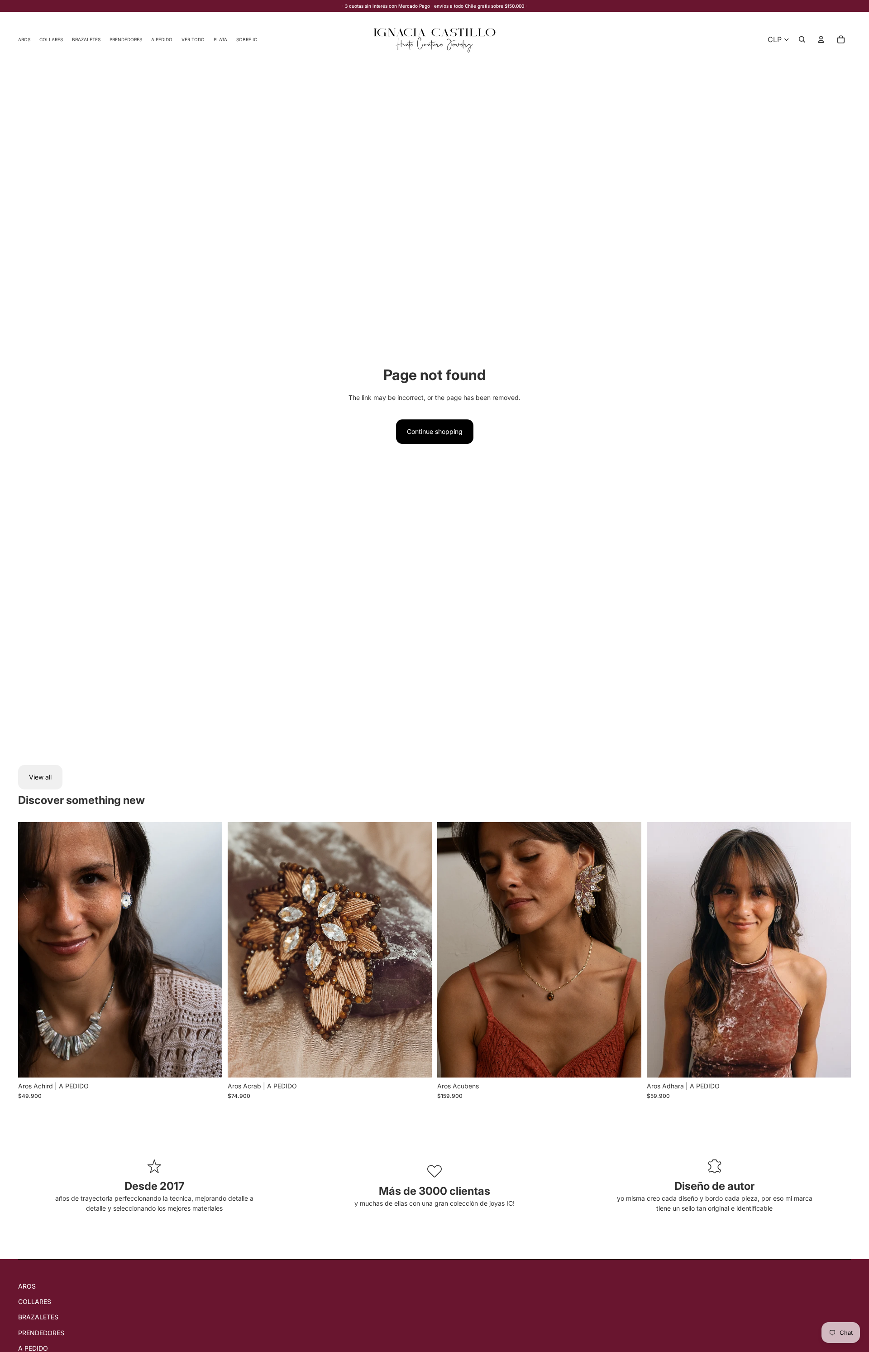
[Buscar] (802, 39)
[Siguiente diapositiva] (208, 950)
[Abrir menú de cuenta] (821, 39)
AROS (27, 1286)
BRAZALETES (38, 1317)
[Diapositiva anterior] (31, 950)
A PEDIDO (33, 1348)
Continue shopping (435, 431)
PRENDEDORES (41, 1333)
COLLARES (34, 1301)
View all (40, 777)
